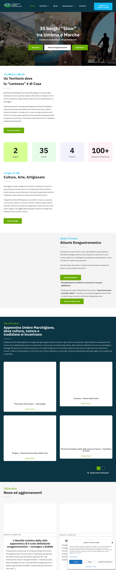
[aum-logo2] (13, 3)
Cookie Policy (88, 566)
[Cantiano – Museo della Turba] (82, 363)
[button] (112, 542)
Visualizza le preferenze (105, 562)
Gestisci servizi (73, 556)
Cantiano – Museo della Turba (86, 398)
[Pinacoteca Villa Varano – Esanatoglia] (30, 363)
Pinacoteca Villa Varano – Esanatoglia (30, 404)
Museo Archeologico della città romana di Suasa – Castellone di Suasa (86, 450)
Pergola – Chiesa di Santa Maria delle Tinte (30, 453)
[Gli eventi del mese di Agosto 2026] (85, 505)
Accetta (75, 562)
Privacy (94, 566)
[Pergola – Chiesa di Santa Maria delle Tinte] (30, 417)
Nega (89, 562)
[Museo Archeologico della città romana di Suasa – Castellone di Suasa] (86, 417)
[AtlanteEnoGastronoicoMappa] (31, 244)
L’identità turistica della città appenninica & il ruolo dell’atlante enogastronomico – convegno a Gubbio (30, 543)
